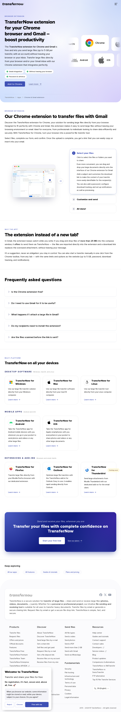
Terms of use (70, 682)
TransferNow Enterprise (19, 662)
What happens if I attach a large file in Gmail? (35, 314)
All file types (70, 632)
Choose (20, 704)
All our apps (12, 572)
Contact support (99, 640)
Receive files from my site (47, 662)
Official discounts (16, 643)
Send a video (70, 636)
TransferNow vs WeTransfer (103, 665)
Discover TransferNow (46, 636)
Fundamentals (72, 663)
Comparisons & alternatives (103, 662)
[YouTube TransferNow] (110, 595)
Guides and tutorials (100, 636)
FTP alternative (98, 676)
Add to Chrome (15, 84)
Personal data (70, 686)
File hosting (69, 672)
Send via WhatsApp (73, 654)
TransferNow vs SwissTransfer (98, 670)
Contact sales (98, 643)
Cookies (68, 693)
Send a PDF (69, 643)
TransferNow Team (17, 658)
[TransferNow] (13, 4)
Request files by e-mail (46, 651)
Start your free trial (52, 540)
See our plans (73, 540)
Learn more (33, 84)
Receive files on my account (48, 658)
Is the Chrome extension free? (27, 291)
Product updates (99, 658)
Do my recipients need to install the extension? (36, 325)
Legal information (72, 697)
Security (68, 668)
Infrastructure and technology (72, 677)
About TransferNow (45, 632)
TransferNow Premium (18, 654)
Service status (98, 651)
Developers (97, 647)
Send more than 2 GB (73, 647)
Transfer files (14, 632)
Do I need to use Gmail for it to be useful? (33, 303)
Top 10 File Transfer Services (104, 679)
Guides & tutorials (50, 572)
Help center (97, 632)
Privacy (68, 690)
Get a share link (43, 643)
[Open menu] (116, 4)
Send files (70, 627)
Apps (19, 97)
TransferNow (9, 97)
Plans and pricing (72, 572)
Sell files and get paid (45, 647)
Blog (94, 654)
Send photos (70, 640)
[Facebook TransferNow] (101, 595)
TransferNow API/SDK (18, 665)
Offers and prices (16, 640)
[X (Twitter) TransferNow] (105, 595)
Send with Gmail (71, 651)
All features (30, 572)
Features (13, 647)
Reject (9, 704)
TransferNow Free (16, 651)
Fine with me (37, 704)
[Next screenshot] (60, 181)
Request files (14, 636)
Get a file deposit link (45, 654)
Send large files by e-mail (47, 640)
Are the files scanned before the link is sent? (34, 337)
